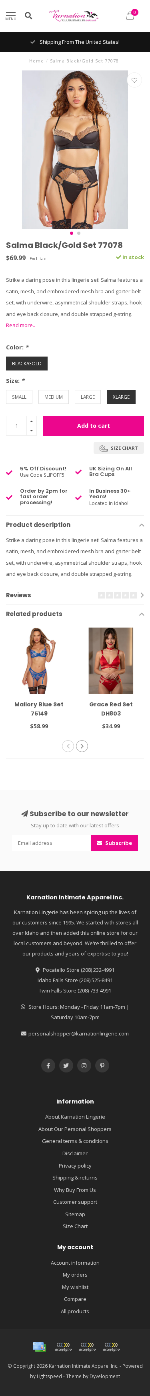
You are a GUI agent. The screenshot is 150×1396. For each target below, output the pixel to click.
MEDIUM (53, 397)
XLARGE (121, 397)
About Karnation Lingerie (75, 1116)
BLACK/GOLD (27, 363)
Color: (17, 347)
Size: (15, 380)
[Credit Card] (39, 1347)
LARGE (88, 397)
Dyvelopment (105, 1376)
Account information (75, 1262)
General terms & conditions (75, 1140)
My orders (75, 1274)
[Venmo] (111, 1347)
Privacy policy (75, 1165)
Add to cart (93, 425)
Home (36, 61)
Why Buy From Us (75, 1189)
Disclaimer (75, 1153)
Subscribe (118, 842)
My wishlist (75, 1287)
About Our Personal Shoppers (75, 1129)
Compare (75, 1298)
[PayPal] (87, 1347)
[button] (71, 233)
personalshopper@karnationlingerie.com (78, 1033)
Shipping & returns (75, 1177)
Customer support (75, 1201)
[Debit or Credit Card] (63, 1347)
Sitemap (75, 1214)
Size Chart (75, 1226)
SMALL (19, 397)
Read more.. (20, 325)
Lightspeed (49, 1376)
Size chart (124, 448)
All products (75, 1311)
